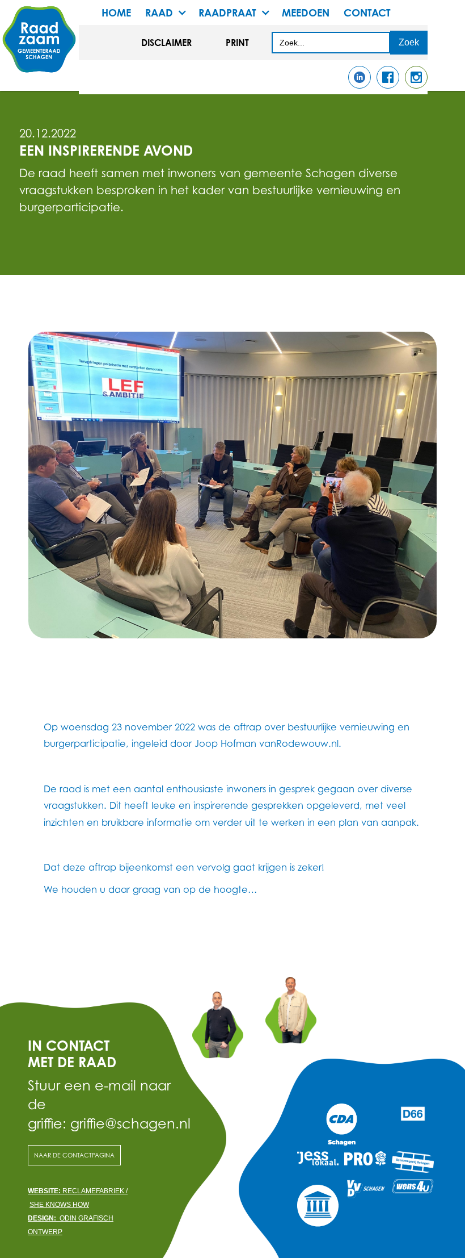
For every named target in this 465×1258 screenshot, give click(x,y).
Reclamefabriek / (78, 1191)
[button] (171, 12)
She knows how (59, 1205)
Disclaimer (166, 42)
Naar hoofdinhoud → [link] (50, 18)
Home (116, 12)
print (237, 42)
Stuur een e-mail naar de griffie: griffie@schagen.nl (100, 1104)
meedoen (305, 12)
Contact (367, 12)
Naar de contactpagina (74, 1155)
